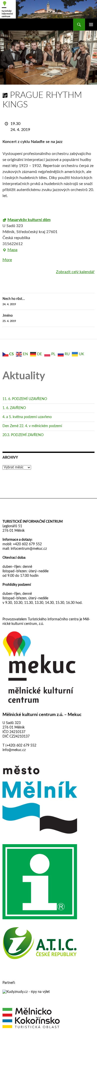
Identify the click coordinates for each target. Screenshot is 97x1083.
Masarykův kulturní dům (28, 220)
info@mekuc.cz (14, 750)
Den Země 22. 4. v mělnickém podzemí (32, 426)
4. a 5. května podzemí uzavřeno (27, 417)
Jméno (9, 318)
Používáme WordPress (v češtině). (24, 1046)
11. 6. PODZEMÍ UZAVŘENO (24, 399)
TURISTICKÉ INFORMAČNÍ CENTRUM (32, 521)
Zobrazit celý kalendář (75, 272)
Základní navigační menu (91, 25)
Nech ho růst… (13, 301)
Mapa (9, 250)
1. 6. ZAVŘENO (14, 408)
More (7, 260)
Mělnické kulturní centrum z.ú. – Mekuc (42, 714)
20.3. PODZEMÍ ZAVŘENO (23, 435)
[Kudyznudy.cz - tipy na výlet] (26, 992)
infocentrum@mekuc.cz (28, 549)
